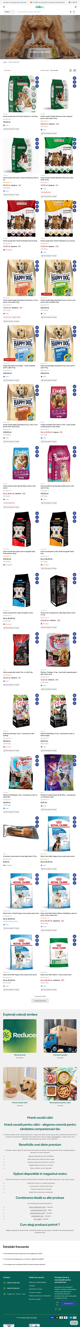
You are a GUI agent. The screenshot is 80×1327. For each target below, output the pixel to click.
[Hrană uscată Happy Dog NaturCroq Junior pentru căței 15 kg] (59, 343)
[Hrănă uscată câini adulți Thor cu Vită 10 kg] (21, 650)
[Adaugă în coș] (37, 82)
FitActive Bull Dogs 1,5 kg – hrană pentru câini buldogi (18, 734)
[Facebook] (56, 1309)
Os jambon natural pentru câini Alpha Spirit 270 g (20, 856)
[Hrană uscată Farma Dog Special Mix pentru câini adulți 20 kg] (59, 463)
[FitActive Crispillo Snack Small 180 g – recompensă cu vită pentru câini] (59, 772)
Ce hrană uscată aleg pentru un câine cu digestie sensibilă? (24, 1259)
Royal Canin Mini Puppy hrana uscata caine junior (20, 974)
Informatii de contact (35, 1289)
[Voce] (70, 11)
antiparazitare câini (37, 1216)
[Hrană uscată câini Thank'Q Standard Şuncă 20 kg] (21, 218)
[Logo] (40, 6)
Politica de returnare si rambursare (40, 1296)
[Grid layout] (74, 70)
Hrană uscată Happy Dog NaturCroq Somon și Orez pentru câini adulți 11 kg (20, 301)
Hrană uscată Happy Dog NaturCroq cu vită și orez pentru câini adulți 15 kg (20, 425)
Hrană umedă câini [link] (20, 1103)
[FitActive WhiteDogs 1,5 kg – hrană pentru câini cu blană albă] (21, 772)
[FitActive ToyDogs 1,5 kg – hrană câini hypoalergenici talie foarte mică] (59, 650)
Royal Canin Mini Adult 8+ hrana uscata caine (56, 974)
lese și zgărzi (38, 1219)
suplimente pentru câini (37, 1213)
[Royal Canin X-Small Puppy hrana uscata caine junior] (21, 891)
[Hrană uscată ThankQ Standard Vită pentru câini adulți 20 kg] (59, 155)
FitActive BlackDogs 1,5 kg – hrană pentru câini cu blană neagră (57, 734)
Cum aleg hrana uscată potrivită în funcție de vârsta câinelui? (25, 1264)
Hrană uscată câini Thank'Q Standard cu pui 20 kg (58, 241)
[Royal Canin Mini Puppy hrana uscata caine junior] (21, 952)
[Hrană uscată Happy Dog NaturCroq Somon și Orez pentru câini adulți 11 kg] (21, 278)
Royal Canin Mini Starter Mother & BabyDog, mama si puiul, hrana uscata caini (59, 914)
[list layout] (70, 70)
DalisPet (23, 1317)
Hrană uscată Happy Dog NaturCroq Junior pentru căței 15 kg (58, 366)
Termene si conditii (35, 1292)
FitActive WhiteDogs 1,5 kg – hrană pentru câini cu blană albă (20, 796)
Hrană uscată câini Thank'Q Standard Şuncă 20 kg (20, 241)
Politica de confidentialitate (37, 1282)
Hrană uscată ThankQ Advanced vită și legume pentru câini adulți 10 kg (56, 117)
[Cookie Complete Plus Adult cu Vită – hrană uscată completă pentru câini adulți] (59, 402)
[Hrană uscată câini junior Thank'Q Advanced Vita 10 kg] (21, 155)
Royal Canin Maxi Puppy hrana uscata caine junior (58, 856)
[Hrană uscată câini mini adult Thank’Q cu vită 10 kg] (21, 94)
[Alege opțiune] (74, 390)
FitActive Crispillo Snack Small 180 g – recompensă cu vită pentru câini (58, 796)
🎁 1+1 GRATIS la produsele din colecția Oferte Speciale (28, 2)
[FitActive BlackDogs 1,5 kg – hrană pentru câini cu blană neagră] (59, 711)
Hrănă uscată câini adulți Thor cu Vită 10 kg (17, 672)
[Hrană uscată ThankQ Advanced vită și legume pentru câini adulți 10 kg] (59, 94)
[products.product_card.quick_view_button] (37, 78)
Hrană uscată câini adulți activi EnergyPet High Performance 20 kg (19, 552)
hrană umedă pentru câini (37, 1207)
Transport (32, 1286)
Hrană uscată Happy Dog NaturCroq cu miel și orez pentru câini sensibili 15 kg (58, 301)
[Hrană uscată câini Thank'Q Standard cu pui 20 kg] (59, 218)
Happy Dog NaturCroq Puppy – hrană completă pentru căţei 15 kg (19, 366)
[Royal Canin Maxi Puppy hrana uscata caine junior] (59, 834)
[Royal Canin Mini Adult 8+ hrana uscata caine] (59, 952)
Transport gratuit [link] (60, 1055)
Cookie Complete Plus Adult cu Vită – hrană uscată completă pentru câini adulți (58, 425)
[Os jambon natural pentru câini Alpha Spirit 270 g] (21, 834)
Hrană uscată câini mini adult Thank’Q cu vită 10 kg (20, 116)
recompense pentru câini (38, 1210)
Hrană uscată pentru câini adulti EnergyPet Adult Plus (57, 552)
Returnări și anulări (35, 1299)
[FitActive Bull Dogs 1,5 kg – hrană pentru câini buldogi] (21, 711)
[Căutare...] (74, 11)
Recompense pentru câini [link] (60, 1103)
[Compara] (37, 86)
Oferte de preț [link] (19, 1055)
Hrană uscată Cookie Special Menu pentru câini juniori (19, 487)
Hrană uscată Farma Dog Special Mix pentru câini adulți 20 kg (57, 487)
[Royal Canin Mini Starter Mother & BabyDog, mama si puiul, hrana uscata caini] (59, 891)
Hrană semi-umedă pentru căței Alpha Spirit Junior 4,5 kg (58, 614)
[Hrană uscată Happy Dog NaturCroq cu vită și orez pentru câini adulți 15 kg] (21, 402)
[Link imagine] (19, 1039)
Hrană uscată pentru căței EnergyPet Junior (18, 613)
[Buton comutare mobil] (4, 6)
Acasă (5, 62)
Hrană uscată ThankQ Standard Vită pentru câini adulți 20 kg (57, 179)
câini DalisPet (56, 1137)
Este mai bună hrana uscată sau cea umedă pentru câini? (23, 1253)
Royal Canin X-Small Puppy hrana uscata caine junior (21, 913)
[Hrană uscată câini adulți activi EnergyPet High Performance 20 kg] (21, 529)
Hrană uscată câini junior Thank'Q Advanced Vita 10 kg (20, 179)
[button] (76, 7)
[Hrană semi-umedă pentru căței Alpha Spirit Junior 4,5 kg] (59, 590)
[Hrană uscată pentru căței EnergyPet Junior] (21, 590)
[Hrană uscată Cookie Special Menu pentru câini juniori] (21, 463)
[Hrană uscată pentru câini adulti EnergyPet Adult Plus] (59, 529)
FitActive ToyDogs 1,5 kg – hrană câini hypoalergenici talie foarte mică (59, 673)
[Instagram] (59, 1309)
